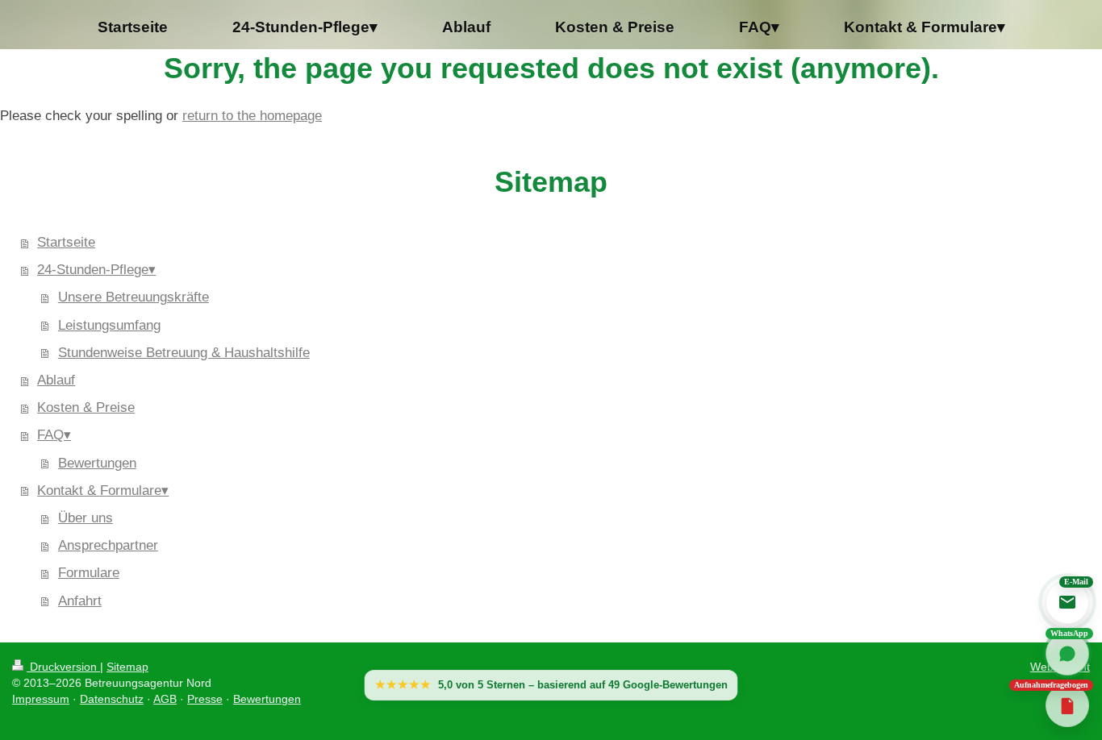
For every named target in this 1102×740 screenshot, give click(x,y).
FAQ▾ (54, 435)
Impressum (40, 698)
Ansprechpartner (108, 545)
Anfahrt (80, 601)
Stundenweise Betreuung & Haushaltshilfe (184, 352)
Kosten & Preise (86, 407)
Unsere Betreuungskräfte (133, 297)
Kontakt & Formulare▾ (103, 490)
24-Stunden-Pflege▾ (96, 269)
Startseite (66, 242)
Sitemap (127, 666)
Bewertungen (97, 463)
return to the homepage (252, 115)
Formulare (88, 572)
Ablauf (56, 380)
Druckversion (63, 666)
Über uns (85, 518)
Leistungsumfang (109, 325)
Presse (205, 698)
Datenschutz (112, 698)
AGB (165, 698)
